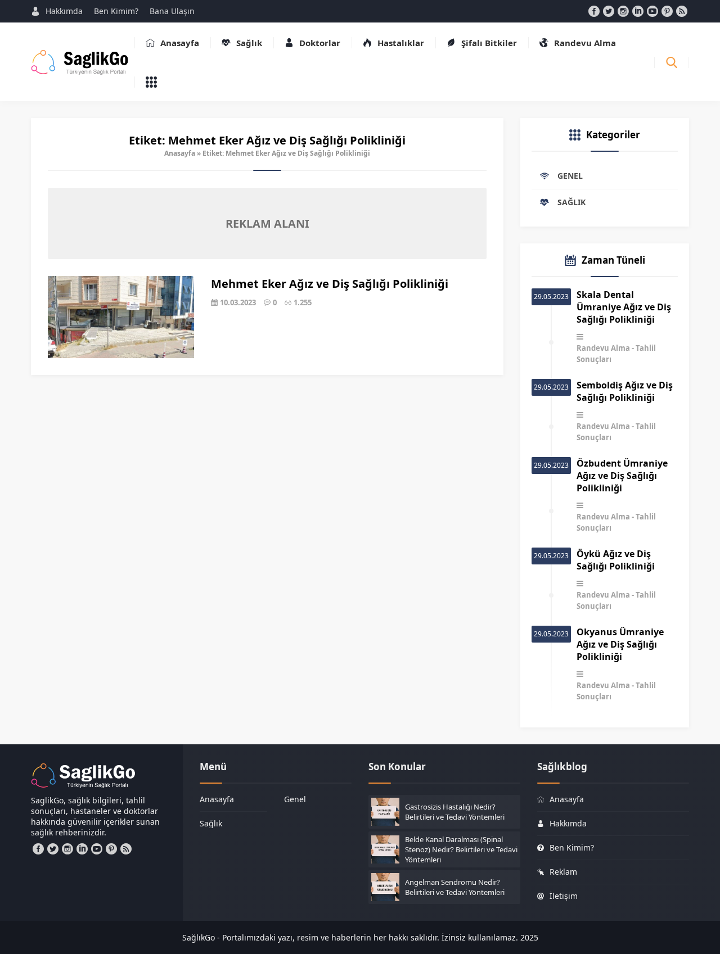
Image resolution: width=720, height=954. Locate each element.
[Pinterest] (667, 11)
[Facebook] (594, 11)
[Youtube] (652, 11)
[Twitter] (608, 11)
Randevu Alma (603, 348)
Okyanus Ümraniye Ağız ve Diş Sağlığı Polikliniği (620, 644)
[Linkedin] (638, 11)
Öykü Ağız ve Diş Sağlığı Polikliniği (616, 560)
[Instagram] (623, 11)
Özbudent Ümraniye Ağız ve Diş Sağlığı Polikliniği (622, 475)
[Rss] (681, 11)
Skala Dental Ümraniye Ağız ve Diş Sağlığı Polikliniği (624, 306)
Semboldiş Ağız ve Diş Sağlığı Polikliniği (625, 391)
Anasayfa (179, 153)
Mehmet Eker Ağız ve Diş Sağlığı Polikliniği (329, 283)
